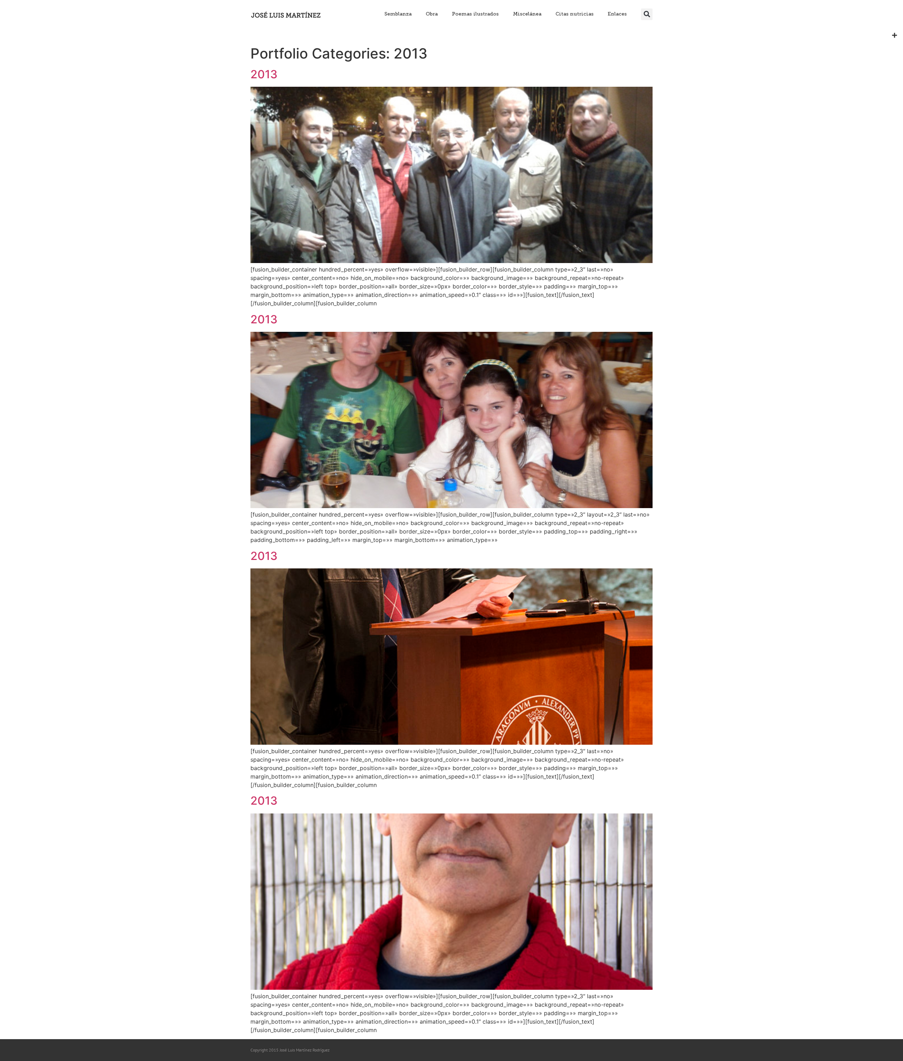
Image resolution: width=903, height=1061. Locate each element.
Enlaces (617, 14)
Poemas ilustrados (475, 14)
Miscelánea (527, 14)
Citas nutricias (575, 14)
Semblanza (398, 14)
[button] (647, 14)
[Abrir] (894, 35)
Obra (432, 14)
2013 (264, 74)
